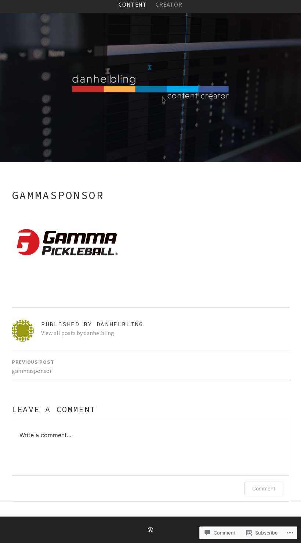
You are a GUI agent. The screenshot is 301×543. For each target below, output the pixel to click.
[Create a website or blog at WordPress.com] (150, 530)
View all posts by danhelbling (77, 333)
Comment (263, 488)
